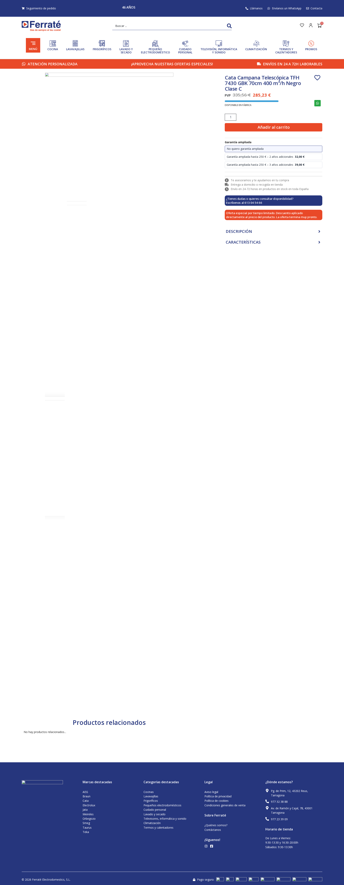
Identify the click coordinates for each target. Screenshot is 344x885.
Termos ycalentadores (286, 50)
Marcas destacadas (97, 782)
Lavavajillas (75, 49)
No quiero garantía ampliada (245, 149)
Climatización (256, 49)
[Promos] (311, 43)
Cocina (52, 49)
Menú (33, 49)
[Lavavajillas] (75, 43)
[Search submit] (229, 26)
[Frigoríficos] (102, 43)
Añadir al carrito (274, 127)
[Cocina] (53, 43)
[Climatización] (256, 43)
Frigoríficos (102, 49)
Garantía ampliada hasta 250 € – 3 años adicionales (266, 165)
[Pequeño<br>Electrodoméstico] (155, 43)
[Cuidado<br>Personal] (185, 43)
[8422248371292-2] (109, 137)
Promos (311, 49)
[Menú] (33, 43)
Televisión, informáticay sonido (218, 50)
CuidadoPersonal (185, 50)
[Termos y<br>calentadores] (286, 43)
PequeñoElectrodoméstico (155, 50)
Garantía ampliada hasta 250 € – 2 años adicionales (266, 157)
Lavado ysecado (126, 50)
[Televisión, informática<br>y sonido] (219, 43)
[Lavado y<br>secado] (126, 43)
